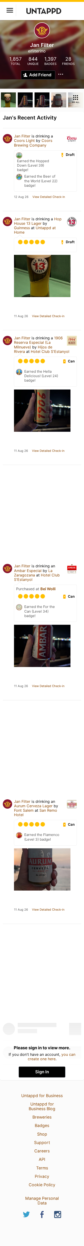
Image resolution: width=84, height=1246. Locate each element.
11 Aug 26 (21, 316)
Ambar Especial (28, 570)
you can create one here (52, 1056)
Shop (42, 1134)
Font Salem (24, 810)
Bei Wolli (48, 588)
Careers (42, 1150)
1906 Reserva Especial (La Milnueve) (38, 342)
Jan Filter (22, 136)
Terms (42, 1167)
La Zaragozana (33, 572)
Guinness (22, 227)
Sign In (42, 1071)
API (42, 1159)
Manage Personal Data (42, 1200)
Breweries (42, 1117)
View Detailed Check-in (48, 197)
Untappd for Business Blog (42, 1106)
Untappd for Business (42, 1095)
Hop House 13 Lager (38, 221)
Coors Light (24, 140)
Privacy (42, 1176)
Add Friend (40, 74)
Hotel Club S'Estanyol (50, 351)
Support (42, 1142)
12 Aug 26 (21, 197)
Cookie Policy (42, 1184)
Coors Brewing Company (33, 142)
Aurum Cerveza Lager (33, 806)
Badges (42, 1125)
